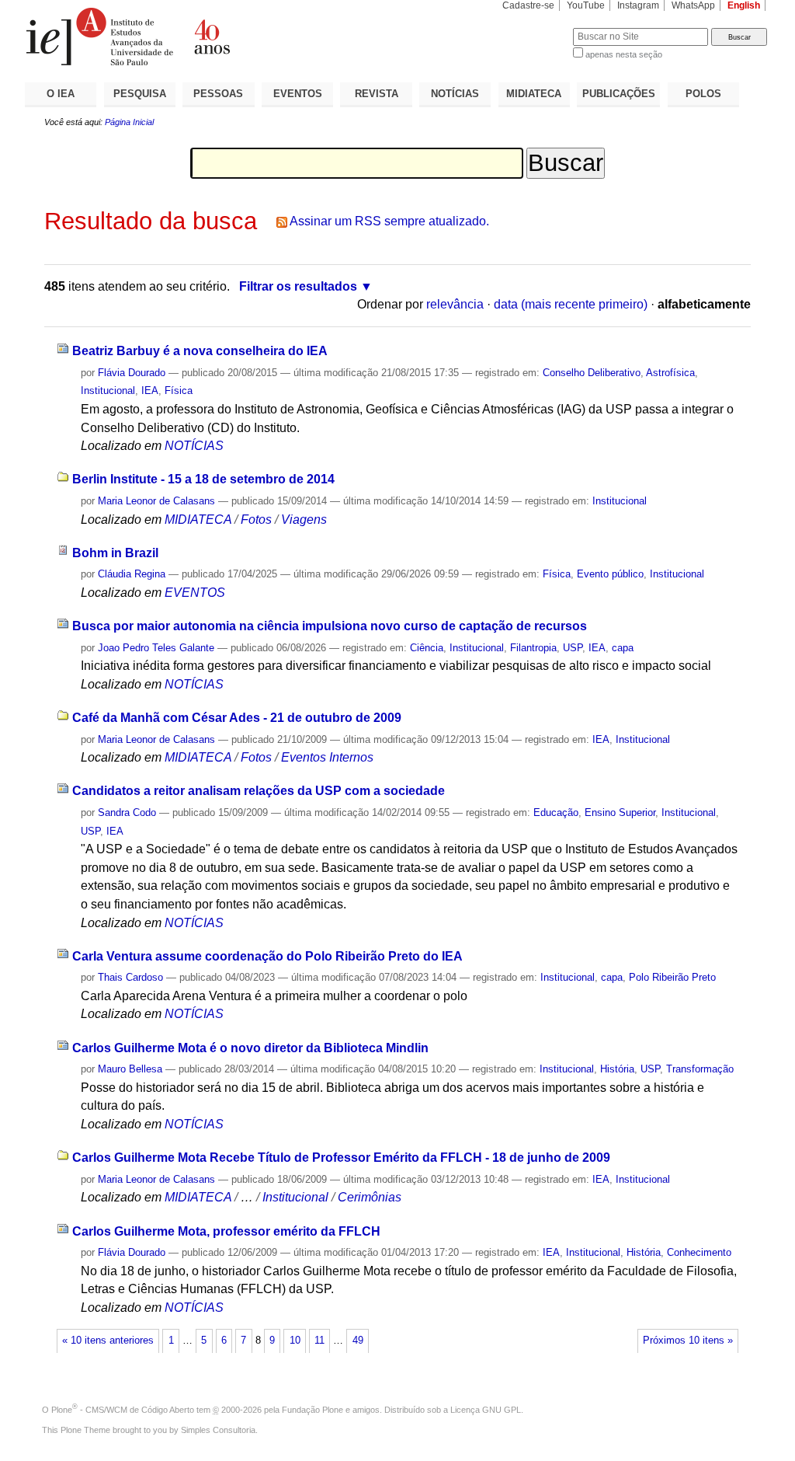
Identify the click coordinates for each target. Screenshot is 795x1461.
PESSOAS (218, 93)
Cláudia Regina (131, 574)
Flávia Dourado (131, 372)
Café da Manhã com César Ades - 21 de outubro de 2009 (236, 717)
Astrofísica (670, 372)
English (743, 5)
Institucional (108, 390)
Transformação (700, 1069)
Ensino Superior (620, 812)
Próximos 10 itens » (688, 1340)
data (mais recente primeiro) (570, 304)
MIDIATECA (533, 93)
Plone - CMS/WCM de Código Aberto (122, 1409)
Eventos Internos (327, 757)
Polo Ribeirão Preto (672, 977)
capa (623, 648)
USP (572, 648)
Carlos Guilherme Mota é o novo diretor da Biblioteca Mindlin (250, 1048)
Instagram (638, 5)
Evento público (610, 574)
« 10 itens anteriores (108, 1340)
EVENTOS (297, 93)
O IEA (61, 93)
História (617, 1069)
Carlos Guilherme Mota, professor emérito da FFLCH (226, 1231)
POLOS (703, 93)
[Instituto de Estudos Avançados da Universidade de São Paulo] (211, 36)
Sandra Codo (127, 812)
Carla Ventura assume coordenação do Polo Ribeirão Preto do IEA (267, 956)
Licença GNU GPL (485, 1409)
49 (357, 1340)
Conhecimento (699, 1252)
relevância (455, 304)
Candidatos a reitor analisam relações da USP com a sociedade (258, 790)
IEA (149, 390)
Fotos (256, 519)
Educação (555, 812)
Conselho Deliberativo (592, 372)
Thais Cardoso (130, 977)
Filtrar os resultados (298, 286)
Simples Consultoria (218, 1430)
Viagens (304, 519)
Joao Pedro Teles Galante (156, 648)
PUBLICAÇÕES (618, 93)
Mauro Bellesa (130, 1069)
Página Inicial (129, 122)
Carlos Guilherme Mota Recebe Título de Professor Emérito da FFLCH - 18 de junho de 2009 (341, 1157)
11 (319, 1340)
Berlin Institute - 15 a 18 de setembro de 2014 (203, 479)
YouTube (586, 5)
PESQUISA (139, 93)
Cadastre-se (528, 5)
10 (295, 1340)
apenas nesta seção (623, 54)
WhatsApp (693, 5)
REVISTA (376, 93)
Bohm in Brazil (115, 553)
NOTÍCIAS (455, 93)
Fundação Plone (312, 1409)
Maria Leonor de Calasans (156, 501)
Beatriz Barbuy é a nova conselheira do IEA (200, 350)
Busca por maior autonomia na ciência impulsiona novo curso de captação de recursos (329, 626)
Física (179, 390)
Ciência (426, 648)
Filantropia (533, 648)
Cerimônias (369, 1197)
